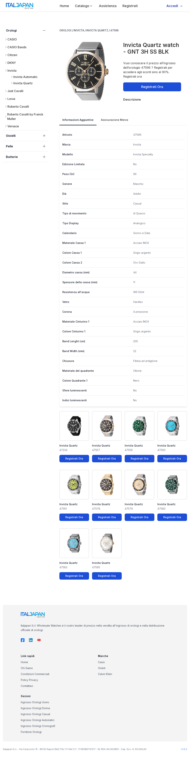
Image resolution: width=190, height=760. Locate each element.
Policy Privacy (29, 679)
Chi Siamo (27, 668)
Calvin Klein (105, 674)
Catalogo (82, 6)
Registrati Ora (152, 87)
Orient (101, 668)
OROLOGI (65, 30)
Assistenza (108, 6)
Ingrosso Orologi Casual (35, 714)
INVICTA (78, 30)
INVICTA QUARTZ (97, 30)
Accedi (172, 6)
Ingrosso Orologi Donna (35, 708)
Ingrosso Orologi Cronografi (38, 726)
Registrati (130, 6)
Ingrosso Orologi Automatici (37, 720)
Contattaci (27, 685)
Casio (101, 662)
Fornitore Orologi (31, 731)
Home (64, 6)
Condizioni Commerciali (35, 674)
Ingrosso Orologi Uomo (35, 702)
